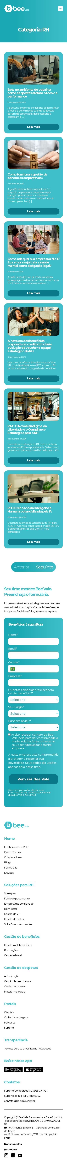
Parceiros (9, 1022)
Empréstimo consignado (19, 903)
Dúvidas (9, 872)
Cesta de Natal (13, 955)
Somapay (10, 893)
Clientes (9, 1012)
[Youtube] (20, 1155)
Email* (12, 648)
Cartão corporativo (15, 986)
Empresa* (15, 676)
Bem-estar (10, 908)
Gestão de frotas (13, 919)
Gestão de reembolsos (17, 981)
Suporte (9, 1027)
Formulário (10, 867)
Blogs (7, 862)
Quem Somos (12, 852)
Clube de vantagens (16, 1017)
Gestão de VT (12, 914)
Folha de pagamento (17, 898)
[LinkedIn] (13, 1155)
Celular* (14, 662)
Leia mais (33, 126)
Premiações (11, 950)
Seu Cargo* (16, 707)
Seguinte (44, 567)
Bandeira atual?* (19, 721)
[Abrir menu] (60, 8)
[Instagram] (6, 1155)
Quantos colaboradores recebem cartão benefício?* (31, 691)
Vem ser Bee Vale (33, 779)
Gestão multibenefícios (17, 945)
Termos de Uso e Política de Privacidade (28, 1048)
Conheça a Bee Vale (16, 847)
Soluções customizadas (18, 924)
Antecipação (11, 976)
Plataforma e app (14, 991)
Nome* (13, 635)
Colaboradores (13, 857)
